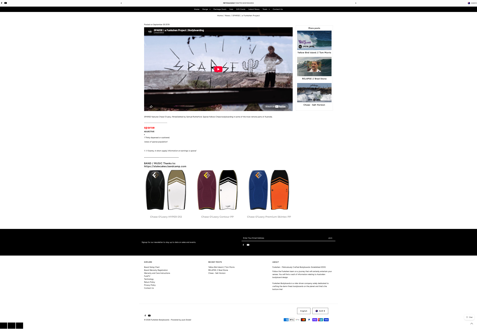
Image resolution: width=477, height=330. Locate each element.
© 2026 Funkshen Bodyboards (157, 320)
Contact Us (149, 288)
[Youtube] (5, 3)
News (227, 15)
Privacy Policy (150, 285)
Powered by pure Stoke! (181, 320)
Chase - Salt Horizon (314, 105)
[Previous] (121, 3)
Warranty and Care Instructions (157, 273)
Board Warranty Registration (156, 270)
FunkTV (147, 276)
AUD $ (474, 3)
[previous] (3, 326)
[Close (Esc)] (11, 326)
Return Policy (149, 282)
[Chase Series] (218, 219)
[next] (19, 326)
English (303, 311)
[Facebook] (1, 3)
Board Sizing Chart (152, 267)
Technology (149, 279)
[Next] (356, 3)
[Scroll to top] (472, 323)
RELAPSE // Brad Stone (314, 78)
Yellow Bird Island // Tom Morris (314, 52)
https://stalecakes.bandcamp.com (165, 166)
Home (220, 15)
